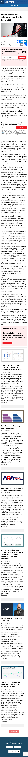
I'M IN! (21, 127)
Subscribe (22, 57)
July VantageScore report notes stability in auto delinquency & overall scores (11, 367)
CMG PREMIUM (20, 1)
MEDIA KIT (9, 747)
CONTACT (18, 747)
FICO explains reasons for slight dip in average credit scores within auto (11, 684)
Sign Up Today (7, 343)
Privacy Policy (4, 61)
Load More (14, 731)
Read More (4, 402)
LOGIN (25, 1)
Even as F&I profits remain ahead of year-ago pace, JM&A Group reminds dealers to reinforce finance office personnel (12, 554)
